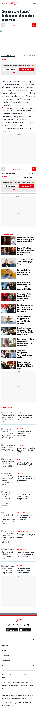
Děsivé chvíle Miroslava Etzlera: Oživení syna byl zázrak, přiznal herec (25, 239)
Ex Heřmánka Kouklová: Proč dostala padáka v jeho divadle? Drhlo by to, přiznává (25, 308)
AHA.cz (19, 459)
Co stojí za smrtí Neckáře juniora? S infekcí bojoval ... (24, 571)
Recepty (32, 614)
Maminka (4, 614)
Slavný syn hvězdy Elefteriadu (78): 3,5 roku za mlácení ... (24, 464)
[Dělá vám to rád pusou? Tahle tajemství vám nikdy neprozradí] (18, 31)
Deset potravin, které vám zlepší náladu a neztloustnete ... (25, 554)
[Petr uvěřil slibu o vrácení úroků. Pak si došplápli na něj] (8, 274)
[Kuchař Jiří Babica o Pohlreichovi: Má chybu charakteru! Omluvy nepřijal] (8, 251)
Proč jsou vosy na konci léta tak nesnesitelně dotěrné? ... (26, 536)
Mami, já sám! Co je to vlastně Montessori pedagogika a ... (25, 517)
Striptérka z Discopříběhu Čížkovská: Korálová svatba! (24, 353)
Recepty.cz (21, 473)
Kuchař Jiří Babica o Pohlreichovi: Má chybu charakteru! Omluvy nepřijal (25, 251)
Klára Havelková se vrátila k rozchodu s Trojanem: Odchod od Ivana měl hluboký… (24, 285)
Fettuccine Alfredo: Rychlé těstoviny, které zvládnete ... (26, 478)
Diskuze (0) (5, 59)
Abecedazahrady (23, 531)
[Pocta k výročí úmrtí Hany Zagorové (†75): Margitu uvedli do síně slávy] (8, 365)
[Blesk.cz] (18, 620)
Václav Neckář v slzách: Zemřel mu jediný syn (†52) (25, 261)
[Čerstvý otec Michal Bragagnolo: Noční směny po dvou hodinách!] (8, 297)
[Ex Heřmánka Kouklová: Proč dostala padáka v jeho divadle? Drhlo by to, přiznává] (8, 308)
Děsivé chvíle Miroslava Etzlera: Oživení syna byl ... (26, 417)
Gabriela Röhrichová (8, 56)
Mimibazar (21, 513)
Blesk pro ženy (22, 492)
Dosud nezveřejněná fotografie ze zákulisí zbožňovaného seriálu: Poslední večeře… (25, 331)
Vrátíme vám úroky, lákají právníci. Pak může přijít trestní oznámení (24, 319)
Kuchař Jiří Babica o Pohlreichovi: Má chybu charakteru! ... (26, 434)
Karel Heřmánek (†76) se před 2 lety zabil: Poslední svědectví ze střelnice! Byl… (25, 342)
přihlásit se (29, 3)
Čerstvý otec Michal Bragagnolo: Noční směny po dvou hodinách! (24, 296)
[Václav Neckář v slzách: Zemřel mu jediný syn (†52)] (8, 262)
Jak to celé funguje (18, 73)
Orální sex (5, 108)
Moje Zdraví (21, 549)
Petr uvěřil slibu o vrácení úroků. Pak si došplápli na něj (24, 272)
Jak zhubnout (13, 614)
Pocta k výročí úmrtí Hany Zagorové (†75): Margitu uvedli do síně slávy (25, 365)
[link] (8, 624)
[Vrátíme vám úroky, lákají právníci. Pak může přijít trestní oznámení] (8, 320)
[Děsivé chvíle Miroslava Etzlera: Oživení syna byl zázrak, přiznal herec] (8, 240)
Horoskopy (22, 614)
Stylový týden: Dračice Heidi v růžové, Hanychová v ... (25, 497)
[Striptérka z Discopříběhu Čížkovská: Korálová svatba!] (8, 354)
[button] (34, 3)
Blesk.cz (20, 413)
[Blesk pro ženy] (9, 5)
